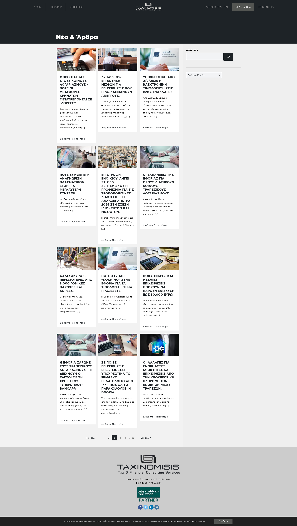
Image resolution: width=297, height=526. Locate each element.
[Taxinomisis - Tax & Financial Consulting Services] (148, 6)
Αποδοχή (223, 521)
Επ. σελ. (145, 438)
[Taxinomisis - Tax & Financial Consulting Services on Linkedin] (151, 507)
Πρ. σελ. (90, 438)
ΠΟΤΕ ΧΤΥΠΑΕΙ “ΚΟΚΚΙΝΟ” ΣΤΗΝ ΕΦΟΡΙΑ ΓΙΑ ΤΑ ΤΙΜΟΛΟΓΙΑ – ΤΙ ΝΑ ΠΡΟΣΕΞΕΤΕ (116, 283)
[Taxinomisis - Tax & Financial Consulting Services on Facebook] (140, 507)
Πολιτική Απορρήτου (196, 521)
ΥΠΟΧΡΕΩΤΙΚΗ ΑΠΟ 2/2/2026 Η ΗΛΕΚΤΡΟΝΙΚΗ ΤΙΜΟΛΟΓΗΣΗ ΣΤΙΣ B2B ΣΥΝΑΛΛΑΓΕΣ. (159, 84)
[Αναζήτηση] (228, 57)
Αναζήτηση (192, 50)
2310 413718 (155, 483)
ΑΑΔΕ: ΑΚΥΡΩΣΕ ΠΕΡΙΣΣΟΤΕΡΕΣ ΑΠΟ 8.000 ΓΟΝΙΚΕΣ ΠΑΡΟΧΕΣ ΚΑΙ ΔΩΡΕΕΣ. (76, 283)
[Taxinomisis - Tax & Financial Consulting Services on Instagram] (156, 507)
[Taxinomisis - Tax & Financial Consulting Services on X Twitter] (145, 507)
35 (133, 438)
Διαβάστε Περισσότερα (72, 139)
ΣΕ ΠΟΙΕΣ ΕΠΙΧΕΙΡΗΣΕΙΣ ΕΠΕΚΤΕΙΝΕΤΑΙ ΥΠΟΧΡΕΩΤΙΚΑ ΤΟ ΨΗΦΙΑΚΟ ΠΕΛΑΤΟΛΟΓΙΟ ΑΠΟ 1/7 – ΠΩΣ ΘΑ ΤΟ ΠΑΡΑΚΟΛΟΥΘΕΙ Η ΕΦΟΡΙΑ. (117, 377)
